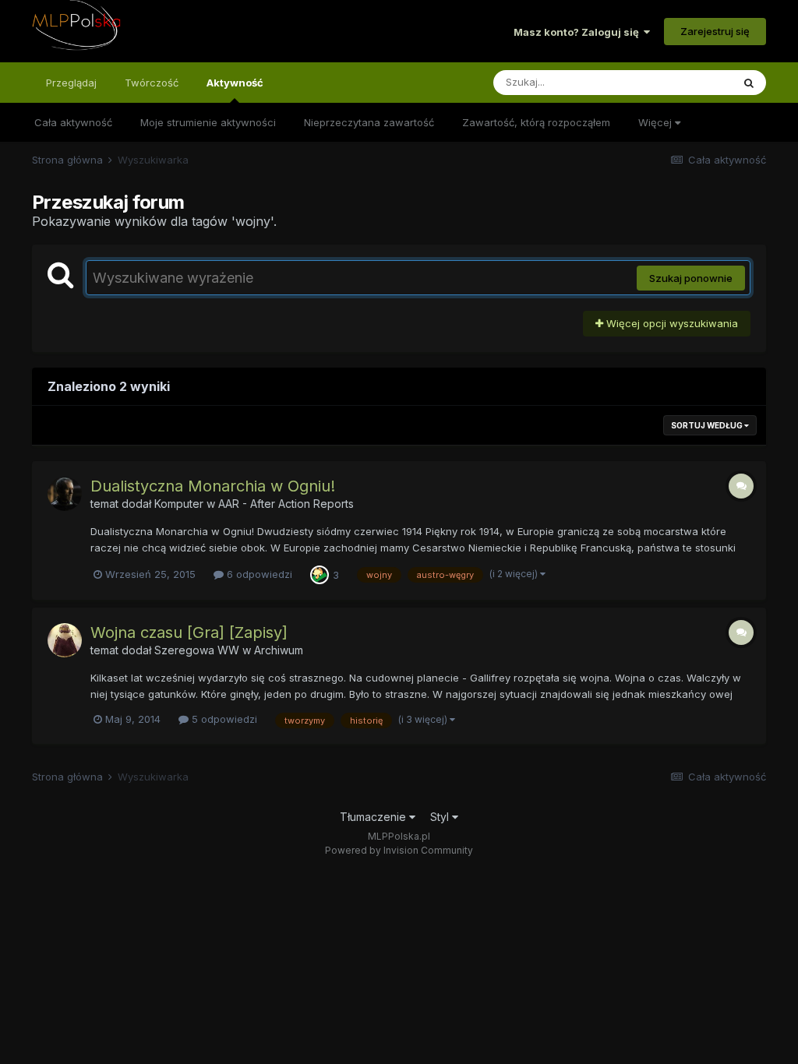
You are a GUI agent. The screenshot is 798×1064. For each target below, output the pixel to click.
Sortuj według (707, 425)
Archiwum (278, 650)
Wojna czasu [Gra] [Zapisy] (189, 632)
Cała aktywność (73, 122)
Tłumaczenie (374, 816)
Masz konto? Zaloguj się (579, 32)
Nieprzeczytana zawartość (369, 122)
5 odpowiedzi (223, 719)
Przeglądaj (71, 82)
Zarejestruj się (715, 31)
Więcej (656, 122)
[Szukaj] (749, 82)
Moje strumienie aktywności (208, 122)
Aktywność (235, 82)
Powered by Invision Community (399, 850)
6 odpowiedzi (258, 574)
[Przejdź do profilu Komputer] (65, 494)
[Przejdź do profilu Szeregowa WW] (65, 640)
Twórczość (151, 82)
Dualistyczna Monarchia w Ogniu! (212, 486)
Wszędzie (688, 82)
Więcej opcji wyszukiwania (670, 323)
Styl (441, 816)
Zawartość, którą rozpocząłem (536, 122)
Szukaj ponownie (691, 278)
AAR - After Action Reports (286, 503)
